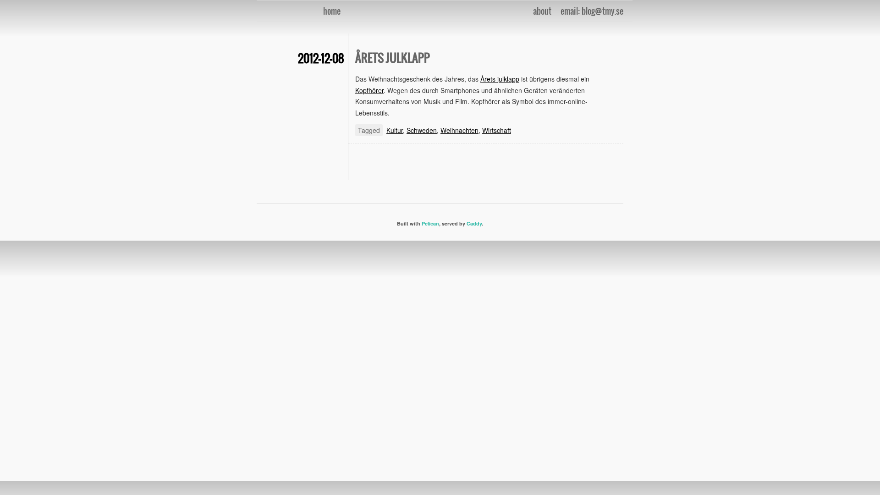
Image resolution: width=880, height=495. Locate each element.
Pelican (430, 223)
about (542, 11)
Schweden (422, 130)
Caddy (474, 223)
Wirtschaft (496, 130)
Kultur (394, 130)
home (332, 11)
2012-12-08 (321, 58)
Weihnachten (459, 130)
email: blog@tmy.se (592, 11)
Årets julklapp (392, 57)
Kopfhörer (369, 90)
